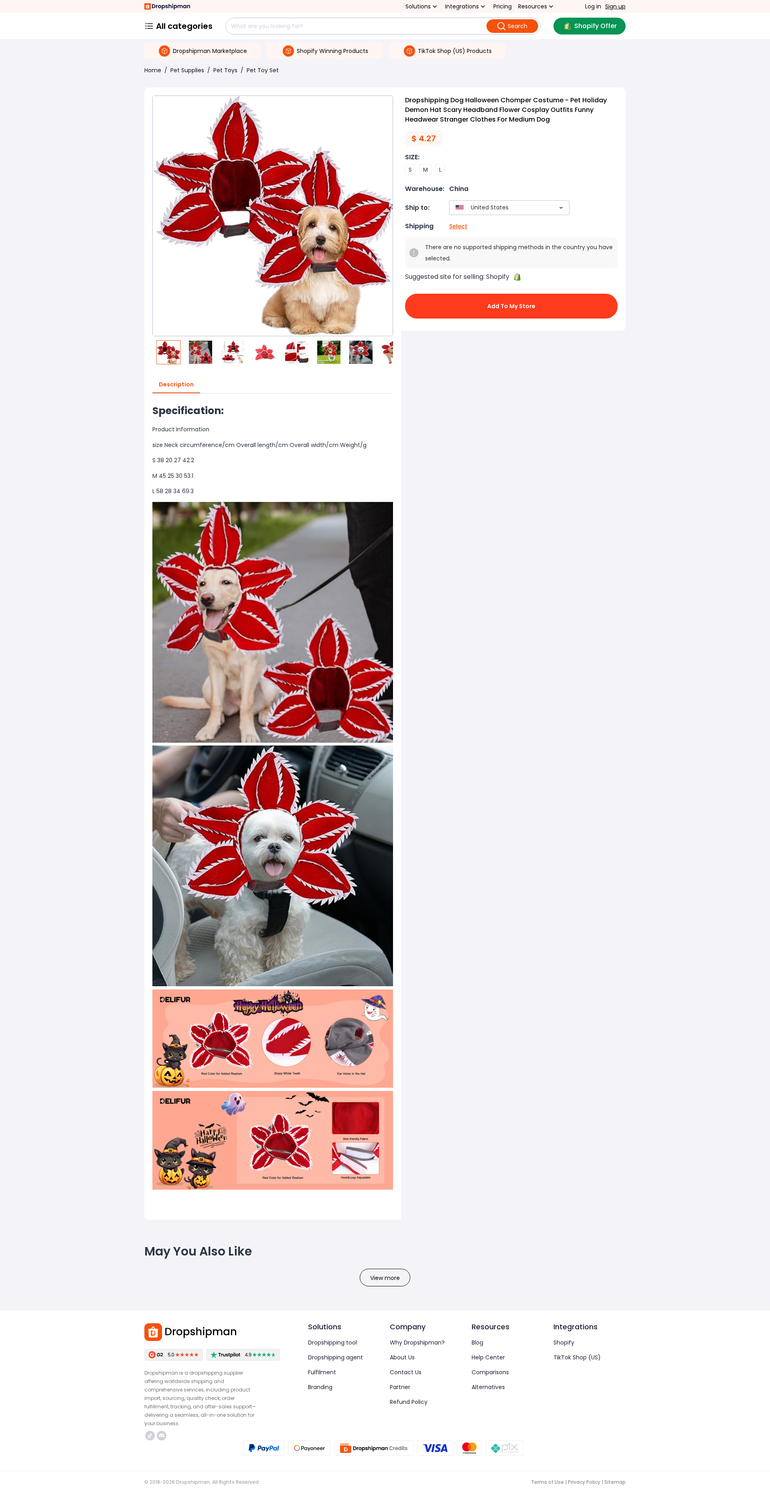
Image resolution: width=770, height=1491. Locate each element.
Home (152, 70)
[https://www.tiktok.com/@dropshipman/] (150, 1435)
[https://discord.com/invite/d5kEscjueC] (161, 1435)
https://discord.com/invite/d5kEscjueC (162, 1435)
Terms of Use (547, 1482)
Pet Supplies (187, 70)
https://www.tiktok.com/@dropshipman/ (151, 1435)
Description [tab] (176, 384)
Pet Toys (225, 70)
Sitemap (615, 1482)
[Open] (561, 207)
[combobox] (497, 208)
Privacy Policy (584, 1482)
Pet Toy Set (263, 70)
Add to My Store (511, 306)
